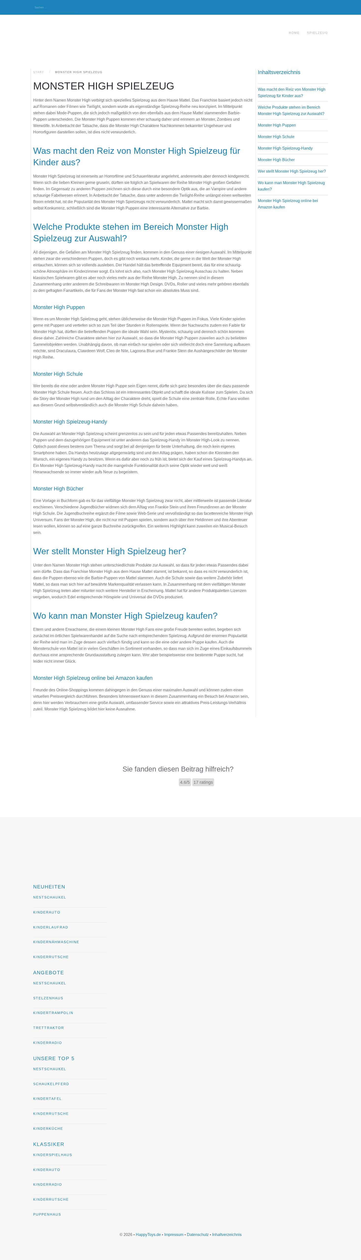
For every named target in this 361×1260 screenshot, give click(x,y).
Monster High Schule (276, 137)
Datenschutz (198, 1235)
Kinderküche (48, 1129)
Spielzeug (317, 33)
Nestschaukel (49, 897)
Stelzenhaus (48, 998)
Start (38, 72)
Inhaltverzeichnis (227, 1235)
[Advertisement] (292, 284)
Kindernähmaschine (56, 942)
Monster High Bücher (276, 160)
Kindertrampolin (53, 1013)
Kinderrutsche (51, 957)
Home (294, 33)
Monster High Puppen (277, 125)
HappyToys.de (148, 1235)
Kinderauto (46, 912)
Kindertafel (47, 1099)
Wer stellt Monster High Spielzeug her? (292, 171)
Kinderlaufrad (50, 927)
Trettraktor (48, 1028)
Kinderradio (47, 1043)
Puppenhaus (47, 1214)
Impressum (173, 1235)
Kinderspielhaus (52, 1155)
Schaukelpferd (51, 1084)
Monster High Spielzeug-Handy (285, 148)
